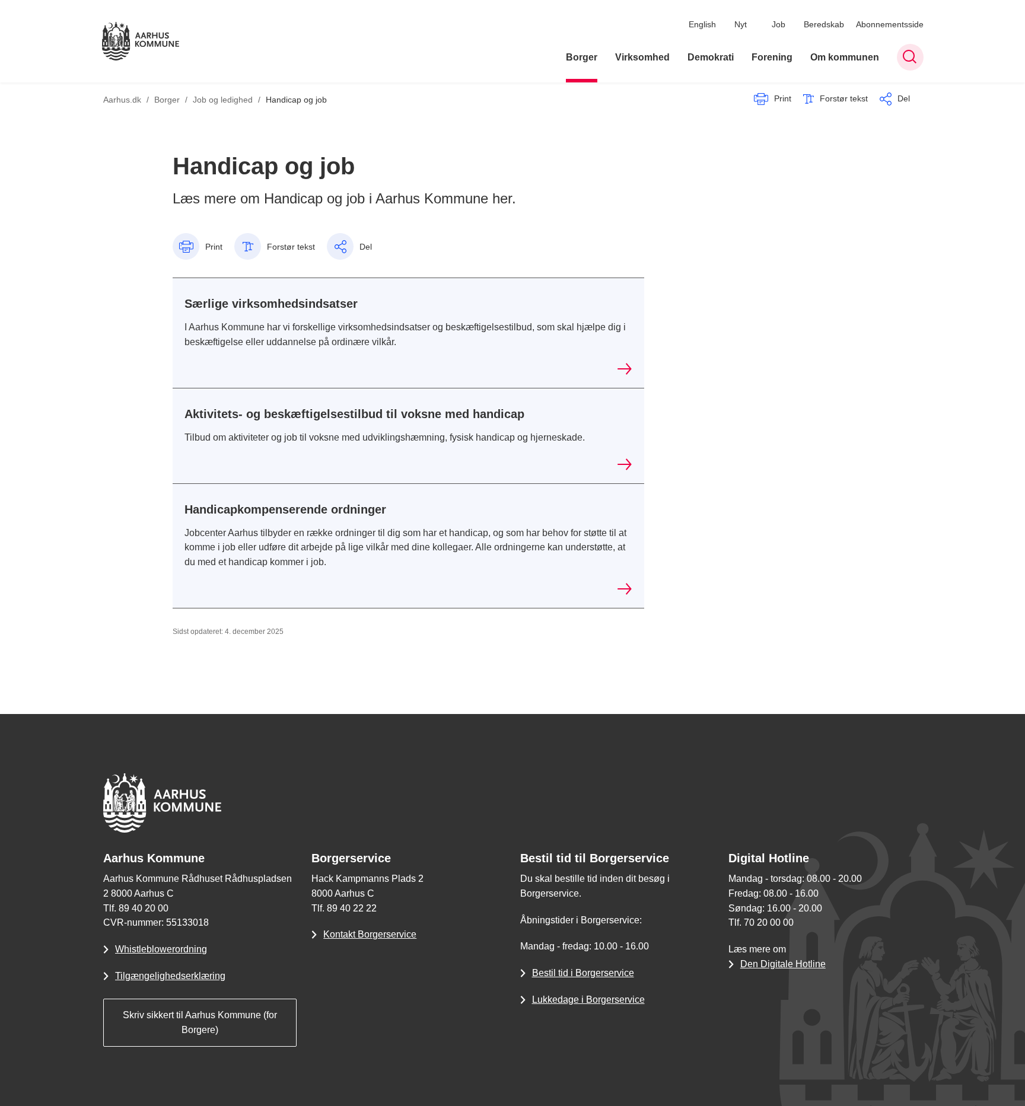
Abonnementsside (890, 24)
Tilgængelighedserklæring (170, 976)
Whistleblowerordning (161, 949)
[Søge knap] (910, 57)
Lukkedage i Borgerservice (588, 1000)
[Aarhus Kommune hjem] (140, 41)
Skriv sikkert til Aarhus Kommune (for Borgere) (200, 1022)
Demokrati (710, 57)
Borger (581, 57)
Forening (772, 57)
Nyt (740, 24)
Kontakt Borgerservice (369, 934)
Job (778, 24)
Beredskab (824, 24)
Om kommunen (844, 57)
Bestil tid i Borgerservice (583, 973)
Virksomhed (642, 57)
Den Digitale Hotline (783, 964)
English (702, 24)
